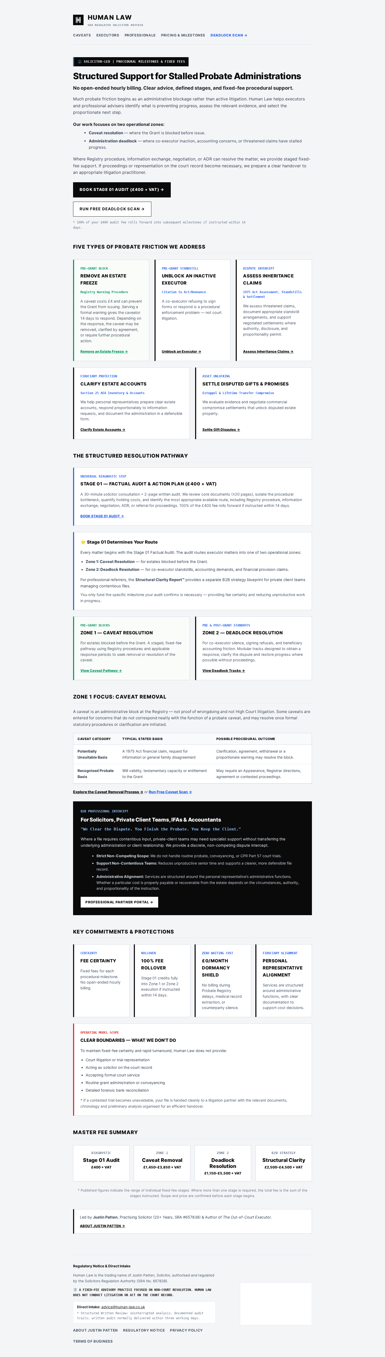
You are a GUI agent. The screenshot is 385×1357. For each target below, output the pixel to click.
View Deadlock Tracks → (223, 670)
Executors (107, 35)
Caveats (82, 35)
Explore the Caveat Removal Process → (108, 792)
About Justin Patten (95, 1330)
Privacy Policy (186, 1330)
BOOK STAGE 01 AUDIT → (102, 516)
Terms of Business (93, 1341)
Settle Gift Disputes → (221, 429)
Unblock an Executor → (181, 351)
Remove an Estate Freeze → (104, 351)
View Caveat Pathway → (101, 670)
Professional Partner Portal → (119, 902)
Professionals (140, 35)
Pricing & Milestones (183, 35)
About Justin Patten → (102, 1226)
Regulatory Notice (144, 1330)
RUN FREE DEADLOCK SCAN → (112, 209)
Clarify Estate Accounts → (102, 429)
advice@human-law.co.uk (123, 1307)
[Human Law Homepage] (78, 20)
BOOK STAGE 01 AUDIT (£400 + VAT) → (122, 189)
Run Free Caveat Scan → (170, 792)
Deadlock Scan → (229, 35)
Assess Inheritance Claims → (268, 351)
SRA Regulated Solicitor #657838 (115, 24)
